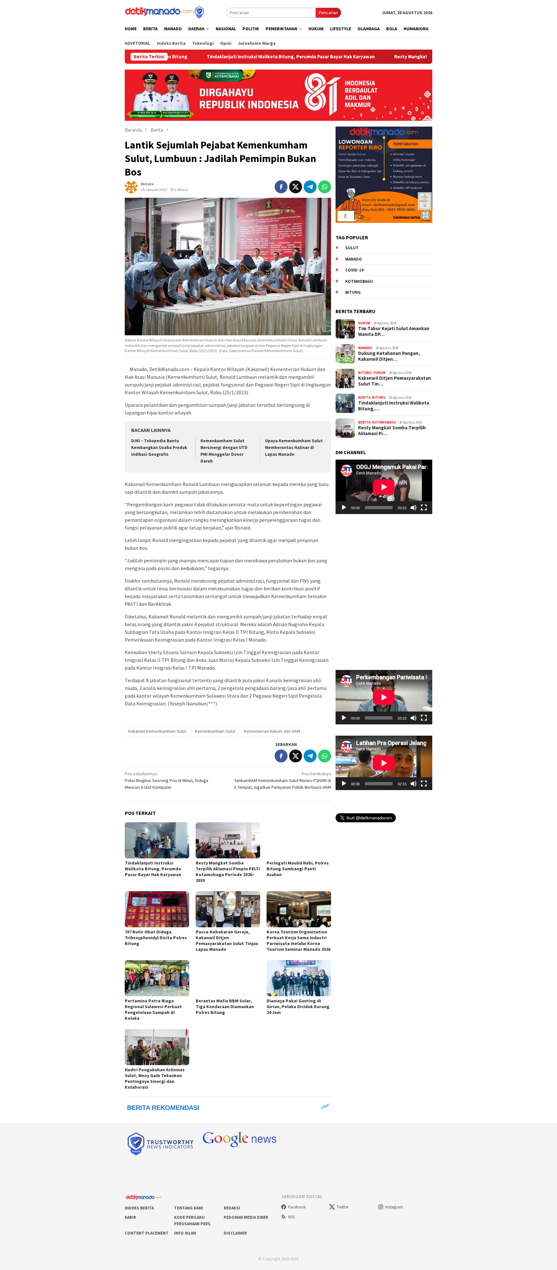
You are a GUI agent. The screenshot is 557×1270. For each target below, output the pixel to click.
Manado (353, 259)
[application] (384, 487)
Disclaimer (235, 1233)
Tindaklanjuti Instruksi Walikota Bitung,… (393, 406)
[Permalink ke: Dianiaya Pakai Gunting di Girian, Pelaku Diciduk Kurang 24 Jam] (299, 978)
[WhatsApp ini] (324, 186)
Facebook (297, 1207)
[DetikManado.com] (165, 12)
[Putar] (344, 507)
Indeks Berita (139, 1208)
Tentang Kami (188, 1208)
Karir (130, 1217)
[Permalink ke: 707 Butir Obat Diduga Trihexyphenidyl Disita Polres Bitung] (157, 909)
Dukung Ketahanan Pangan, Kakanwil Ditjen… (389, 356)
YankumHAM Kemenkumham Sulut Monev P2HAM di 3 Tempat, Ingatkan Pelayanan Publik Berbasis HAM (282, 780)
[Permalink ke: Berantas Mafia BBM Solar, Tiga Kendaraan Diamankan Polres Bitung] (228, 978)
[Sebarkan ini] (281, 186)
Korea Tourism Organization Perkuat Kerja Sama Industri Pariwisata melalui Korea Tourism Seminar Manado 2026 (298, 940)
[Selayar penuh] (424, 507)
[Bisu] (413, 507)
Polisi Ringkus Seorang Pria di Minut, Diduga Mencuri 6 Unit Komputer (166, 780)
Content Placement (147, 1233)
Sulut (352, 248)
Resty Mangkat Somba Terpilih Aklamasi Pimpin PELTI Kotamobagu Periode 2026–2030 (406, 57)
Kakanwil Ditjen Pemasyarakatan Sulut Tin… (394, 381)
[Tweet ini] (295, 186)
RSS (291, 1217)
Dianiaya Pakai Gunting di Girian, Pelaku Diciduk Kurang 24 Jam (298, 1006)
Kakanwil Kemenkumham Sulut (157, 731)
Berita (364, 397)
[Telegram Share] (310, 186)
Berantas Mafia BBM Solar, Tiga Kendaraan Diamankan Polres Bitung (225, 1006)
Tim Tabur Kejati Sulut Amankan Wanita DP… (393, 331)
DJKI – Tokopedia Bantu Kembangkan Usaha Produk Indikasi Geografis (159, 447)
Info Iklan (185, 1233)
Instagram (394, 1207)
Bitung (353, 292)
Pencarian (328, 12)
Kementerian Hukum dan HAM (272, 731)
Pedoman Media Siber (246, 1217)
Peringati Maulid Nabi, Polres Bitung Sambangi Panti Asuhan (298, 868)
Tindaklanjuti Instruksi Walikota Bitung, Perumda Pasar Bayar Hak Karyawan (208, 57)
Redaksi (232, 1208)
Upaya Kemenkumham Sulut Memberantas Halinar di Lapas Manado (294, 447)
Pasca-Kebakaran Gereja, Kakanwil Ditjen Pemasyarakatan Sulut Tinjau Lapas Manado (227, 940)
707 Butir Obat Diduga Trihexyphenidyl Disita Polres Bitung (156, 937)
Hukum (364, 322)
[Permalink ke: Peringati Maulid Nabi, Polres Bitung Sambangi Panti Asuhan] (299, 840)
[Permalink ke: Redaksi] (131, 186)
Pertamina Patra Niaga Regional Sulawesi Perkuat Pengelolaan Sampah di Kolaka (153, 1009)
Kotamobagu (359, 281)
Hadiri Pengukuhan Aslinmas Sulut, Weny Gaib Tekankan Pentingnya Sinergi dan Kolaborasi (155, 1078)
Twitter (342, 1207)
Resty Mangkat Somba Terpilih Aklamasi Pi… (392, 430)
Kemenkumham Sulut (215, 731)
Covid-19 (354, 270)
